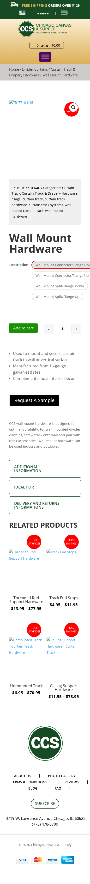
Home (14, 69)
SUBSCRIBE (45, 803)
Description (18, 264)
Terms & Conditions (29, 782)
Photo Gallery (61, 775)
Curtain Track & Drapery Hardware (50, 193)
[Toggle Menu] (45, 57)
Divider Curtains (35, 69)
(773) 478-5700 (45, 824)
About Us (22, 775)
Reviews (72, 782)
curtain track (33, 199)
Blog (32, 788)
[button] (73, 107)
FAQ (58, 788)
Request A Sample (34, 400)
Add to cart (23, 328)
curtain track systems (46, 205)
